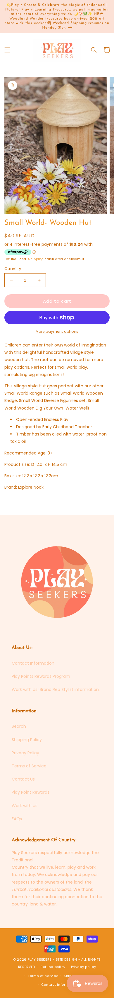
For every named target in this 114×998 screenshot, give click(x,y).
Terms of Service (29, 766)
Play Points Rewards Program (41, 676)
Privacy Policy (25, 753)
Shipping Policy (27, 740)
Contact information (59, 984)
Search (19, 726)
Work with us (24, 806)
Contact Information (33, 663)
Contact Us (23, 779)
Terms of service (43, 975)
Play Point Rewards (30, 792)
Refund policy (53, 966)
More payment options (57, 331)
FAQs (17, 819)
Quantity (12, 268)
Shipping (36, 259)
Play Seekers (40, 959)
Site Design (66, 959)
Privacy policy (83, 966)
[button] (7, 49)
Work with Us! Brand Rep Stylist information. (56, 689)
